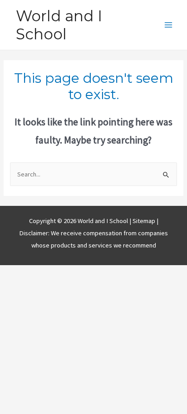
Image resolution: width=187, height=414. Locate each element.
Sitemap (145, 221)
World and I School (59, 25)
